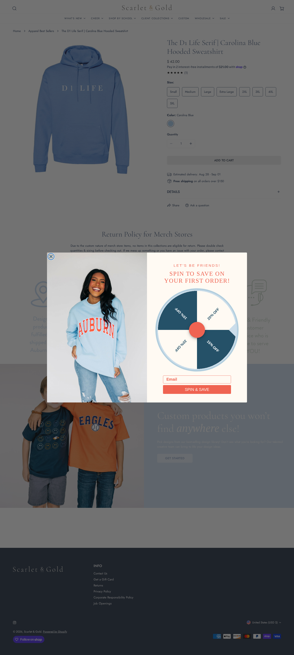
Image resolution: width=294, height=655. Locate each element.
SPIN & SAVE (197, 389)
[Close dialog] (51, 256)
